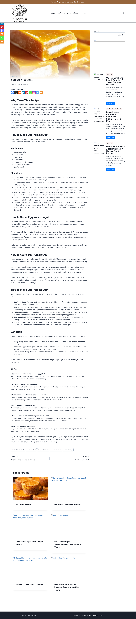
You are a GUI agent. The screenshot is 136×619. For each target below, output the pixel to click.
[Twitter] (37, 92)
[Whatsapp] (30, 92)
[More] (41, 92)
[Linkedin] (23, 92)
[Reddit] (19, 92)
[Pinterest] (26, 92)
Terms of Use (86, 615)
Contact (83, 13)
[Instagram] (34, 92)
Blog (69, 13)
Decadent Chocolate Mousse (67, 504)
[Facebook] (12, 92)
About (75, 13)
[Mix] (2, 34)
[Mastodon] (2, 30)
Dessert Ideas (31, 450)
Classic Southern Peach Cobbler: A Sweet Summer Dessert (114, 81)
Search (96, 31)
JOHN (14, 84)
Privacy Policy (98, 615)
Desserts (14, 76)
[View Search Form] (123, 13)
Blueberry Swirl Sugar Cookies (29, 584)
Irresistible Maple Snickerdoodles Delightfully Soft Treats (68, 544)
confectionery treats (17, 450)
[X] (16, 92)
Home (52, 13)
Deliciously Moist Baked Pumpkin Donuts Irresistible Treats (66, 587)
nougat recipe (68, 450)
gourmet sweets (56, 450)
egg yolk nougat (43, 450)
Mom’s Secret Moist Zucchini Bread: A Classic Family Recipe (115, 149)
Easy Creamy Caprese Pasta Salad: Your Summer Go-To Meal (113, 116)
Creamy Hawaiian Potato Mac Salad (24, 458)
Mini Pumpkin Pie (23, 504)
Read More (110, 103)
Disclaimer (76, 615)
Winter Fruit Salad (82, 458)
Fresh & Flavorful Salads (114, 109)
